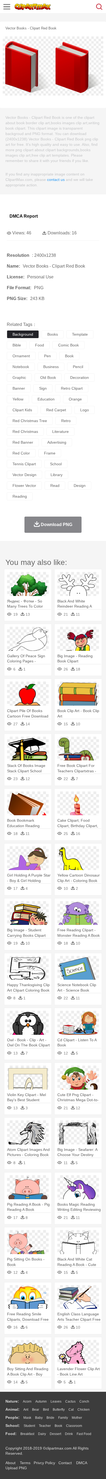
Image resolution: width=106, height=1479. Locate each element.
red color (21, 453)
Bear (35, 1409)
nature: (12, 1401)
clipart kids (22, 410)
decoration (79, 377)
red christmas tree (30, 421)
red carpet (56, 410)
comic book (68, 345)
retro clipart (72, 388)
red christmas (25, 431)
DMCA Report (24, 216)
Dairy (42, 1434)
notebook (21, 367)
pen (47, 356)
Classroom (74, 1426)
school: (12, 1425)
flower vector (24, 485)
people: (12, 1417)
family (63, 1418)
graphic (19, 377)
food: (11, 1433)
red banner (23, 442)
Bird (46, 1409)
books (52, 334)
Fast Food (84, 1434)
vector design (24, 475)
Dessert (55, 1434)
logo (84, 410)
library (57, 475)
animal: (12, 1409)
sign (43, 388)
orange (75, 399)
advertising (56, 442)
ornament (21, 356)
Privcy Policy (44, 1463)
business (51, 367)
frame (49, 453)
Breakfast (27, 1434)
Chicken (83, 1409)
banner (19, 388)
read (55, 485)
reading (20, 496)
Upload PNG (16, 1468)
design (80, 485)
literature (60, 431)
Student (29, 1426)
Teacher (45, 1426)
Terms (25, 1463)
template (80, 334)
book (69, 356)
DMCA (81, 1463)
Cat (71, 1409)
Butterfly (59, 1409)
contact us (56, 179)
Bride (50, 1418)
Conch (84, 1401)
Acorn (27, 1401)
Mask (27, 1418)
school (56, 464)
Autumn (41, 1401)
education (46, 399)
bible (17, 345)
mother (77, 1418)
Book (58, 1426)
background (23, 334)
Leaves (56, 1401)
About (10, 1463)
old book (48, 377)
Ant (25, 1409)
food (39, 345)
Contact (65, 1463)
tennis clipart (24, 464)
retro (66, 421)
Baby (39, 1418)
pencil (78, 367)
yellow (18, 399)
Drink (69, 1434)
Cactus (70, 1401)
